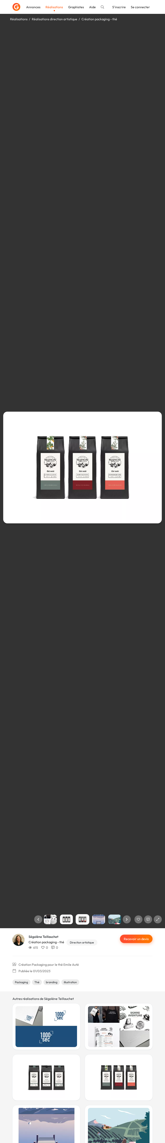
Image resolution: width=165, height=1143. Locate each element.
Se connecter (140, 7)
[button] (38, 919)
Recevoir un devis (136, 939)
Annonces (33, 7)
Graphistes (76, 7)
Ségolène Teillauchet (43, 937)
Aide (92, 7)
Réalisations (54, 7)
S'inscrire (119, 7)
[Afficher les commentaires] (148, 919)
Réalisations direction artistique (54, 19)
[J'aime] (138, 919)
